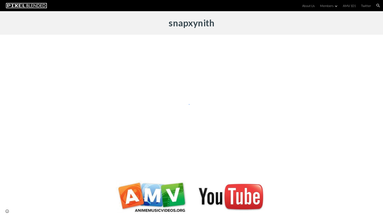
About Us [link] (308, 6)
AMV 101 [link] (349, 6)
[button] (378, 5)
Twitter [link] (366, 6)
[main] (191, 23)
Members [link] (327, 6)
